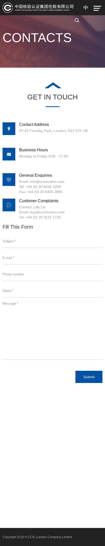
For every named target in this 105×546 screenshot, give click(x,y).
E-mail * (8, 258)
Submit (89, 377)
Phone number (13, 274)
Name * (8, 291)
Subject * (9, 241)
